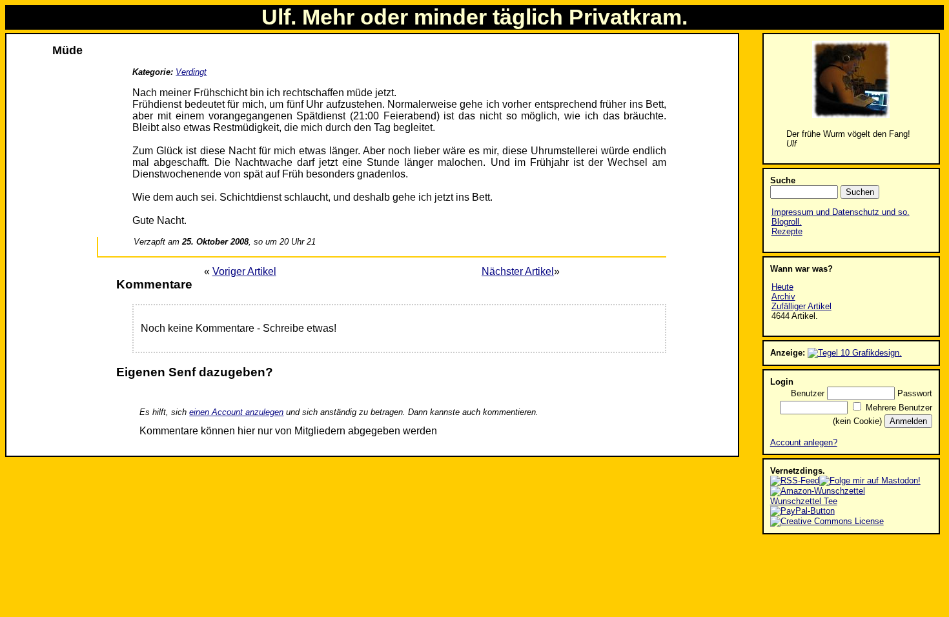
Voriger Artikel (244, 271)
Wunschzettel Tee (803, 501)
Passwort (914, 393)
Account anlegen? (803, 442)
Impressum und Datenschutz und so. (840, 212)
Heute (782, 287)
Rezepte (786, 231)
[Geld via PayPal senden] (802, 511)
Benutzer (807, 393)
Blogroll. (786, 222)
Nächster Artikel (518, 271)
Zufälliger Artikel (801, 306)
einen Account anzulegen (236, 412)
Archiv (783, 296)
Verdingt (191, 72)
